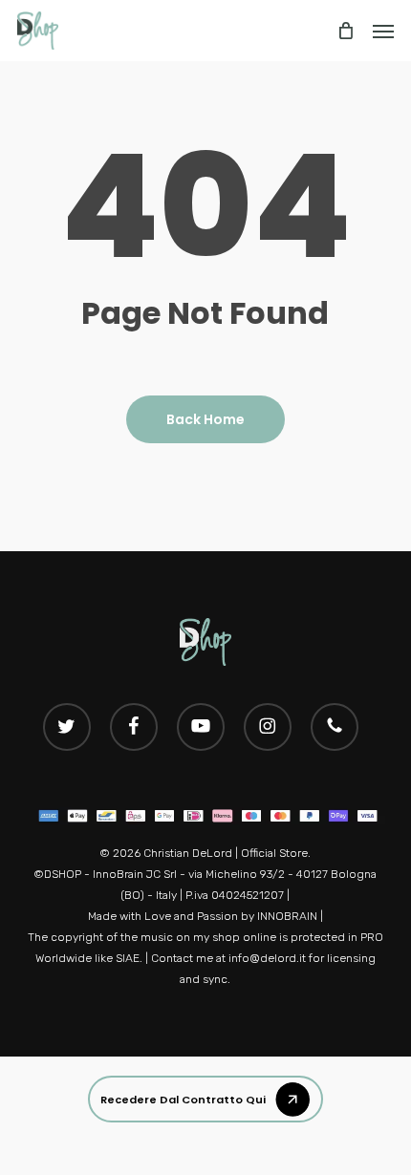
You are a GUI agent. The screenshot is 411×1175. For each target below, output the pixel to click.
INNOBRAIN (287, 916)
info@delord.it (268, 958)
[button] (205, 1099)
